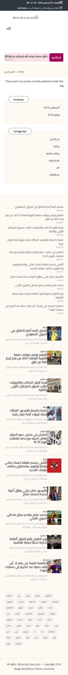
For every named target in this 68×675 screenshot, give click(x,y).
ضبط (47, 625)
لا (34, 631)
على (56, 625)
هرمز (45, 637)
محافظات (54, 174)
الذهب (43, 602)
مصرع (18, 637)
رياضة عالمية (53, 153)
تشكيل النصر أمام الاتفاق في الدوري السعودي (39, 206)
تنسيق (9, 619)
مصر (8, 637)
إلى (19, 596)
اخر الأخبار (55, 139)
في (16, 631)
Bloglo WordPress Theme (28, 669)
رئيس (19, 625)
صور (37, 625)
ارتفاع (37, 596)
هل (54, 637)
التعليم (48, 596)
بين (8, 613)
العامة (55, 602)
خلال (49, 619)
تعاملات (29, 613)
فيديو (25, 631)
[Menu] (9, 28)
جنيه (30, 619)
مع (28, 637)
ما (42, 631)
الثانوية (9, 602)
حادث (40, 619)
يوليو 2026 (54, 115)
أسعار (9, 596)
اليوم (21, 607)
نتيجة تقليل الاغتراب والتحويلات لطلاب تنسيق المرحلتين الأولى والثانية (35, 229)
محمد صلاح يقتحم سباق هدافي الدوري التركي (39, 285)
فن (58, 167)
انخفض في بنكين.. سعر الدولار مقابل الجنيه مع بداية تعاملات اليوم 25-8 (36, 254)
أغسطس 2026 (51, 107)
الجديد (20, 602)
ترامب (17, 613)
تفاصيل (41, 613)
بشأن (41, 607)
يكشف (18, 643)
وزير (8, 643)
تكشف (52, 613)
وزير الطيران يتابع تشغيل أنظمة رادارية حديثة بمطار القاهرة (37, 295)
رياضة (56, 146)
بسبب (31, 607)
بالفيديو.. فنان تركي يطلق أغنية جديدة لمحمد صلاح (36, 276)
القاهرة (10, 607)
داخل (9, 625)
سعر (28, 625)
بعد (50, 607)
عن (8, 631)
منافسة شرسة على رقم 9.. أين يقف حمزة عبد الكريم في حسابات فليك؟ (34, 307)
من (36, 637)
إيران (28, 596)
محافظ (52, 631)
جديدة (20, 619)
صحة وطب (54, 160)
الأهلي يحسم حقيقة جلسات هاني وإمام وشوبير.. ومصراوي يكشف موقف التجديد (37, 266)
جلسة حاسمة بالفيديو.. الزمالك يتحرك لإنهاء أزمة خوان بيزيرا (35, 241)
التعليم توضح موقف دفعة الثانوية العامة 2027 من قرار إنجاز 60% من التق (34, 217)
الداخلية (32, 602)
